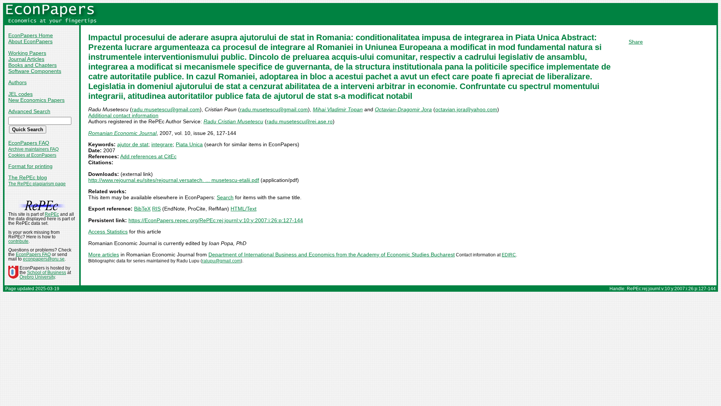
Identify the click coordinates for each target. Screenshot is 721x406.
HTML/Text (243, 209)
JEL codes (20, 94)
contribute (18, 241)
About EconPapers (30, 41)
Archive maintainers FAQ (33, 149)
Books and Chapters (32, 65)
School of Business (46, 272)
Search (225, 197)
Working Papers (27, 53)
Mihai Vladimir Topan (338, 109)
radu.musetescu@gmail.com (166, 109)
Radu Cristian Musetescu (233, 121)
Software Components (34, 71)
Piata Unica (189, 144)
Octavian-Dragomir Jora (403, 109)
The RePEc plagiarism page (37, 184)
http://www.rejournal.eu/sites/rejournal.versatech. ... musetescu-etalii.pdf (173, 180)
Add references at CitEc (148, 156)
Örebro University (37, 277)
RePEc (52, 214)
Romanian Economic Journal (122, 133)
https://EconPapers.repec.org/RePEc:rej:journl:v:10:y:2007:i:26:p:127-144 (215, 220)
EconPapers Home (30, 35)
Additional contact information (123, 115)
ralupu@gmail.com (221, 261)
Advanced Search (29, 111)
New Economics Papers (36, 100)
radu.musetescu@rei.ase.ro (300, 121)
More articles (103, 254)
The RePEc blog (27, 177)
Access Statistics (108, 232)
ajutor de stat (132, 144)
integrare (162, 144)
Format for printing (30, 166)
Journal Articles (26, 59)
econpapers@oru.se (44, 259)
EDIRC (509, 255)
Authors (17, 82)
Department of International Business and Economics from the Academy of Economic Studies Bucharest (331, 254)
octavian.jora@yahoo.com (466, 109)
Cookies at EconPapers (32, 155)
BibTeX (142, 209)
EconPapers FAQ (28, 143)
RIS (156, 209)
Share (636, 42)
